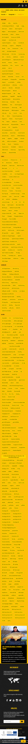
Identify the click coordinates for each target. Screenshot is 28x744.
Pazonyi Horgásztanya (17, 116)
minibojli (4, 496)
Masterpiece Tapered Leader (8, 296)
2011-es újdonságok (17, 323)
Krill (3, 199)
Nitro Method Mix (19, 499)
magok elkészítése (14, 480)
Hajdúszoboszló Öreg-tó (18, 59)
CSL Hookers (17, 182)
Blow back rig (16, 268)
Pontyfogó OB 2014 (6, 516)
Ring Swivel (17, 305)
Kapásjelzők (14, 465)
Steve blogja (17, 581)
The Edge (18, 252)
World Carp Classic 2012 (7, 617)
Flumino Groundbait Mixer (19, 402)
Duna (9, 48)
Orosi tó (15, 113)
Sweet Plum (19, 250)
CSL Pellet (4, 368)
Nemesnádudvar (16, 99)
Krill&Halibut (15, 199)
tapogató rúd (20, 586)
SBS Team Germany (6, 570)
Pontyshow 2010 (13, 533)
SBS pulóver (4, 567)
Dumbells (18, 377)
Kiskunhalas (10, 76)
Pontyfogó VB (16, 522)
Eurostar (10, 388)
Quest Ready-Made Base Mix (8, 553)
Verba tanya (13, 149)
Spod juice (4, 581)
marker (9, 482)
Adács (9, 23)
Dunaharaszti (15, 48)
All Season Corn (14, 160)
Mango (3, 205)
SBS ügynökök (5, 233)
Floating (17, 394)
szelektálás (16, 584)
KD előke (13, 468)
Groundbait (4, 419)
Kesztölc (4, 76)
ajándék (14, 332)
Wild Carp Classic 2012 (16, 609)
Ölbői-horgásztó (15, 110)
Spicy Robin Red (19, 578)
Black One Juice (20, 165)
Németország (5, 102)
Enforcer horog (5, 282)
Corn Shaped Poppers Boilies (16, 357)
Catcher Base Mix (13, 349)
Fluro (22, 405)
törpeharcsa (4, 592)
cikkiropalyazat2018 (6, 354)
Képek (11, 10)
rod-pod (4, 561)
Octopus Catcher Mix (6, 213)
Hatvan (15, 62)
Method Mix (4, 491)
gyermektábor (16, 422)
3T (9, 329)
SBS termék (4, 572)
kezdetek (4, 471)
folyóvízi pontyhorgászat (7, 411)
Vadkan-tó (20, 147)
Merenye (15, 90)
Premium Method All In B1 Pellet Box (10, 221)
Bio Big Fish (4, 165)
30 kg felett (4, 329)
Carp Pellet (4, 349)
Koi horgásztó (5, 79)
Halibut (23, 196)
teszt (10, 589)
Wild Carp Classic (5, 609)
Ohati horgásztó (18, 104)
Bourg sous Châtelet (15, 37)
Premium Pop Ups (6, 547)
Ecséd (3, 51)
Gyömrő (22, 57)
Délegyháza (18, 45)
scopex (12, 233)
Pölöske (11, 118)
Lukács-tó (4, 87)
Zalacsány (4, 152)
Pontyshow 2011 (5, 536)
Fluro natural (18, 190)
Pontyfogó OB (5, 511)
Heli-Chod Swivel (5, 288)
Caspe (14, 42)
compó (14, 354)
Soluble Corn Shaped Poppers (8, 235)
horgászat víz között (17, 444)
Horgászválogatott (17, 450)
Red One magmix (20, 230)
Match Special (10, 205)
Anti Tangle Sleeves (6, 268)
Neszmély (12, 102)
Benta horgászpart (12, 31)
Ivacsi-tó (17, 65)
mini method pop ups (7, 494)
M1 (12, 202)
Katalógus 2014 (5, 468)
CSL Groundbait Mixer (7, 182)
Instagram (4, 463)
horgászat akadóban (15, 439)
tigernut (20, 255)
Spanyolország (5, 135)
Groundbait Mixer (13, 419)
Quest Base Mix (20, 550)
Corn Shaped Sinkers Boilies (8, 360)
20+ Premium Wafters (6, 321)
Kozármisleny (22, 79)
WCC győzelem (5, 606)
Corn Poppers (22, 354)
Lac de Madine (11, 82)
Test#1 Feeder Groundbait (7, 252)
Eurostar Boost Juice (6, 185)
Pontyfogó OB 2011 (6, 513)
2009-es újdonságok (18, 321)
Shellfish (18, 233)
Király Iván (14, 477)
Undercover (15, 258)
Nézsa (18, 102)
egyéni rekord (22, 380)
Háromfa (4, 62)
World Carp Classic (18, 612)
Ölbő (20, 107)
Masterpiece (4, 485)
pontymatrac (13, 299)
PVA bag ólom (5, 302)
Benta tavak (21, 31)
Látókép (19, 82)
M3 (20, 202)
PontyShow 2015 (5, 539)
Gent (3, 57)
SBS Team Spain (16, 570)
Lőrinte (21, 85)
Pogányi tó (4, 118)
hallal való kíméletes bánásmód (9, 427)
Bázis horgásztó (18, 28)
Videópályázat (11, 598)
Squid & (19, 235)
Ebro (22, 48)
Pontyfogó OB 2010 (15, 511)
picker (10, 508)
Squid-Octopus (5, 247)
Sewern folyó (13, 133)
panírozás (4, 505)
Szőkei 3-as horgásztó (12, 141)
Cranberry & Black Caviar (14, 176)
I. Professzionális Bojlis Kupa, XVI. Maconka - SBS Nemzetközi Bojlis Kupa (13, 456)
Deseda (3, 48)
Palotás (8, 116)
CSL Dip (23, 363)
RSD (9, 127)
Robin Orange (13, 558)
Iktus (11, 65)
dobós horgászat (5, 374)
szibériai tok (12, 586)
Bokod (12, 34)
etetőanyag (4, 385)
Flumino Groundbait (6, 402)
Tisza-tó (9, 144)
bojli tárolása (21, 340)
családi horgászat (15, 363)
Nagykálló (12, 96)
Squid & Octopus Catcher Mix (8, 244)
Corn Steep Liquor (21, 360)
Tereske (3, 144)
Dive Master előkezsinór (19, 277)
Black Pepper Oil (16, 337)
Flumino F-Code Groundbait (8, 399)
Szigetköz (10, 138)
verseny (3, 598)
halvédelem (20, 427)
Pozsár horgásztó (19, 118)
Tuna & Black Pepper (6, 258)
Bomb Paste (11, 343)
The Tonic (4, 255)
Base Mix (22, 335)
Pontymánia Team (6, 530)
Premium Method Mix (6, 544)
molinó (9, 496)
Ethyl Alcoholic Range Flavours (16, 385)
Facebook (22, 388)
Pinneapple (4, 219)
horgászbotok (5, 447)
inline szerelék (20, 460)
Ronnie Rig (4, 308)
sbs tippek (11, 572)
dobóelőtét (17, 279)
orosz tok (17, 502)
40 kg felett (15, 329)
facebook (18, 188)
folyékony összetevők (15, 408)
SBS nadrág (15, 564)
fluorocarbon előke (6, 285)
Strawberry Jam (11, 250)
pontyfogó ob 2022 (17, 519)
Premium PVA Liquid (6, 227)
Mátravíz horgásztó (6, 90)
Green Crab (16, 196)
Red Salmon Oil (5, 556)
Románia (4, 127)
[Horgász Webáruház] (3, 2)
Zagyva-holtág (21, 149)
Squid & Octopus (5, 238)
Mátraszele (17, 87)
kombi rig (15, 291)
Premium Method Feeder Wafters (9, 224)
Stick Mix (4, 584)
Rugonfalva (15, 127)
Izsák (22, 65)
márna (14, 482)
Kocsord (17, 76)
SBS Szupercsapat (13, 567)
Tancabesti (21, 141)
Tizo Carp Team (16, 589)
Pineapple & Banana (18, 216)
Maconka (11, 87)
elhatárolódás (5, 382)
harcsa (13, 430)
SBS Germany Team (6, 564)
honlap (15, 436)
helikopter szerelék (6, 291)
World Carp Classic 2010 (7, 615)
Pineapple (9, 216)
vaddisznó (13, 595)
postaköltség (21, 539)
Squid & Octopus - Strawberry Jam (9, 241)
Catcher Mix (21, 349)
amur (3, 335)
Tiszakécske (16, 144)
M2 (16, 202)
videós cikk (4, 601)
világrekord (11, 601)
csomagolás (11, 368)
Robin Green (4, 558)
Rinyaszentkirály (14, 124)
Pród (3, 121)
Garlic (10, 196)
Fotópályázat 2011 (6, 413)
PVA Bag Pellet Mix (17, 227)
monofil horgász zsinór (19, 496)
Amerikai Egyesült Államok (8, 26)
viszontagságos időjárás (7, 603)
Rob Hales (13, 556)
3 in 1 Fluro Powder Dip (7, 326)
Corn (11, 174)
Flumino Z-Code (15, 405)
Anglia (17, 26)
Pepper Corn (21, 213)
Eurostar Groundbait (18, 185)
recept (18, 553)
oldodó (3, 502)
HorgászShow (5, 65)
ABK (21, 329)
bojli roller (17, 271)
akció (20, 332)
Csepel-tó (11, 45)
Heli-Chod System (15, 288)
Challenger (4, 274)
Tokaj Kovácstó (5, 147)
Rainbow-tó (14, 121)
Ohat (11, 104)
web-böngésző (14, 606)
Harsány (10, 62)
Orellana (23, 110)
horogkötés (4, 453)
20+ (10, 318)
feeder (3, 391)
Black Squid (4, 168)
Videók (7, 10)
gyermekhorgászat (6, 422)
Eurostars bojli (5, 188)
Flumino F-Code (11, 396)
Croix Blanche (21, 42)
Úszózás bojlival (5, 595)
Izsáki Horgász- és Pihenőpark (15, 463)
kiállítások (16, 471)
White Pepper (5, 261)
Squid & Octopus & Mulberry (18, 238)
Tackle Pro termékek (6, 310)
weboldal (22, 606)
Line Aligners (22, 291)
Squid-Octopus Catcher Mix (17, 247)
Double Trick (14, 374)
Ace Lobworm (5, 160)
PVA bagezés (5, 550)
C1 (10, 168)
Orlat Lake (4, 113)
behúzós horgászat (6, 337)
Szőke (3, 141)
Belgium (4, 31)
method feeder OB (15, 488)
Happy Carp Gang (6, 430)
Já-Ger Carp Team (6, 465)
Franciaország (21, 54)
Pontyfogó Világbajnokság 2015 (9, 527)
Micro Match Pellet (20, 205)
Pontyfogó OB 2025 (6, 522)
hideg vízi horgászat (6, 433)
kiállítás (10, 471)
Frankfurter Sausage (15, 193)
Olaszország (14, 107)
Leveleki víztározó (6, 85)
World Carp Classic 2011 (20, 615)
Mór (14, 93)
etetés (17, 382)
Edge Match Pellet (12, 380)
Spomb (10, 581)
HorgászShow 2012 (6, 450)
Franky (23, 193)
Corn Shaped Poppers (19, 174)
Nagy (19, 93)
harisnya (19, 430)
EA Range (4, 380)
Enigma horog (14, 282)
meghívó (12, 485)
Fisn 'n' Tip (11, 394)
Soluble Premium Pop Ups (7, 578)
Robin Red (20, 558)
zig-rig (9, 620)
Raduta (8, 121)
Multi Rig (19, 296)
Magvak (22, 480)
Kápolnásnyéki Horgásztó (7, 73)
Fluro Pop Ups (5, 193)
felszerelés (9, 391)
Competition (5, 174)
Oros (10, 113)
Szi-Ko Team (4, 586)
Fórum (16, 10)
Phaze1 (3, 216)
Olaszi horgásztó (5, 107)
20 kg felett (4, 318)
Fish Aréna (13, 54)
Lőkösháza (14, 85)
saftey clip (11, 308)
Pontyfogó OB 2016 (6, 519)
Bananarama (9, 162)
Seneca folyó (5, 133)
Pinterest (16, 508)
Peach (15, 213)
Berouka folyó (5, 34)
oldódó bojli (10, 502)
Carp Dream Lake (12, 40)
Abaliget (4, 23)
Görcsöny (8, 57)
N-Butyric (4, 210)
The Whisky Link (12, 255)
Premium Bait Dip (6, 541)
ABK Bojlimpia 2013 (6, 332)
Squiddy (4, 250)
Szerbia (3, 138)
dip (21, 371)
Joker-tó (10, 68)
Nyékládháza (5, 104)
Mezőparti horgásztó (6, 93)
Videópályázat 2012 (21, 598)
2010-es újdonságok (6, 323)
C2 (13, 168)
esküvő (12, 382)
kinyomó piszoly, (15, 474)
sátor (9, 561)
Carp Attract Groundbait (7, 171)
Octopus (16, 210)
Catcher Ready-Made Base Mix (8, 351)
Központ (4, 82)
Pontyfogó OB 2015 (17, 516)
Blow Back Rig (5, 340)
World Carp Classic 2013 (20, 617)
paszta (17, 505)
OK (23, 741)
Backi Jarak (4, 28)
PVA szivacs (12, 550)
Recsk (21, 121)
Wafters (22, 258)
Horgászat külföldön (6, 444)
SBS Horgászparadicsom (7, 130)
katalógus (22, 465)
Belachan (16, 162)
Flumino (11, 190)
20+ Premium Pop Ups (18, 318)
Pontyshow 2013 (15, 536)
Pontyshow (4, 533)
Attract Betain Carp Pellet (12, 335)
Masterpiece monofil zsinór (8, 293)
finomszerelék (17, 391)
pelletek (23, 505)
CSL (13, 179)
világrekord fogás (20, 601)
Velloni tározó (5, 149)
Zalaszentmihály (12, 152)
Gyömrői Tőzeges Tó (6, 59)
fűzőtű (14, 285)
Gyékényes (15, 57)
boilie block (12, 340)
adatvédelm (5, 742)
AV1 (21, 160)
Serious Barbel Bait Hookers (15, 575)
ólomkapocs (4, 299)
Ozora (20, 113)
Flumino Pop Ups (5, 405)
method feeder (5, 488)
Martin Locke (21, 482)
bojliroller (4, 343)
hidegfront (15, 433)
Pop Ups (13, 539)
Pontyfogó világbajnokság (8, 525)
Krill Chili (8, 199)
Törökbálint (13, 147)
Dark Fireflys (19, 368)
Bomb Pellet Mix (19, 343)
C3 (17, 168)
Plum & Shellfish (12, 219)
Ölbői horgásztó (5, 110)
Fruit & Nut (4, 196)
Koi (19, 477)
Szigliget (16, 138)
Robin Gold (20, 556)
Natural (10, 210)
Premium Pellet (17, 544)
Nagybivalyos (5, 96)
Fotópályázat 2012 (16, 413)
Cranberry (4, 176)
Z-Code (3, 620)
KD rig (18, 468)
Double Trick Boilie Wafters (8, 377)
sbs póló (17, 130)
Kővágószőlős (14, 79)
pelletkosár (4, 508)
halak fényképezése (6, 425)
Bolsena (17, 34)
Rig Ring (11, 305)
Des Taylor (16, 371)
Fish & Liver (4, 190)
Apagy (22, 26)
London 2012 (5, 480)
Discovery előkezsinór (7, 277)
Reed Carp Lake (5, 124)
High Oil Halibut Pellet (6, 436)
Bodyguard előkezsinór (7, 271)
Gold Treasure (5, 416)
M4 (23, 202)
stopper (10, 584)
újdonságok (21, 592)
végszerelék (20, 595)
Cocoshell (17, 171)
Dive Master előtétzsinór (7, 279)
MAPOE (3, 482)
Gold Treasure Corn (14, 416)
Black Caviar (12, 165)
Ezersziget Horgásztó (11, 51)
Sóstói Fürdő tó (21, 133)
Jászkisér (4, 68)
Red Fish (4, 230)
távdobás (4, 589)
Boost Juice (4, 346)
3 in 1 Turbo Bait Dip (18, 326)
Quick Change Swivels (15, 302)
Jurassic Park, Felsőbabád (7, 71)
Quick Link (4, 305)
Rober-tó (23, 124)
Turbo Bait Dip (13, 592)
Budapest (4, 40)
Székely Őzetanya (21, 135)
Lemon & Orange (5, 202)
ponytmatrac (21, 299)
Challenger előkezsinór (14, 274)
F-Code (12, 188)
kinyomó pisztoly (6, 477)
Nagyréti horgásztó (6, 99)
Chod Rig (20, 351)
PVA (13, 547)
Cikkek (3, 10)
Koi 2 (23, 76)
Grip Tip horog (21, 285)
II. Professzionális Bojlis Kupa (8, 460)
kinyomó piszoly (5, 474)
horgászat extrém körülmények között (10, 441)
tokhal (23, 589)
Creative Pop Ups (5, 179)
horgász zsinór (5, 439)
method (18, 485)
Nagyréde (19, 96)
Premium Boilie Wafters (17, 541)
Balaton (11, 28)
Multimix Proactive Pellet (15, 207)
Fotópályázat (18, 411)
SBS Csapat (22, 10)
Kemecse (18, 73)
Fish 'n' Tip (4, 394)
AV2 (3, 162)
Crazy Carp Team (5, 363)
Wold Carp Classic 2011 (7, 612)
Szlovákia (22, 138)
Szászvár (13, 135)
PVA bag (18, 547)
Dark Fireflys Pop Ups (6, 371)
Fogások (3, 12)
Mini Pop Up (4, 207)
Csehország (4, 45)
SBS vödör (4, 575)
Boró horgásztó (5, 37)
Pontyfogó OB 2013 (17, 513)
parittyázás (11, 505)
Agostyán (15, 23)
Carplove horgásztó (6, 42)
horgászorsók (14, 447)
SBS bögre (15, 561)
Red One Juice (11, 230)
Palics (3, 116)
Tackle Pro (18, 308)
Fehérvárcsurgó (5, 54)
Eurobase (4, 388)
